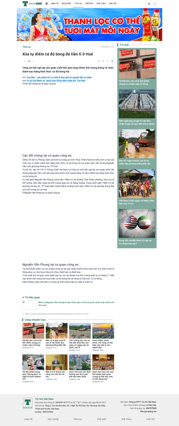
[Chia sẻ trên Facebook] (99, 61)
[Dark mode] (149, 4)
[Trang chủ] (47, 3)
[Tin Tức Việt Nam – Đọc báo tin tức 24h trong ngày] (32, 3)
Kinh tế (54, 3)
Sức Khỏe (66, 3)
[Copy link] (107, 61)
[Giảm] (24, 61)
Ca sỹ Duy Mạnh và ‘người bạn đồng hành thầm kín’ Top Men (55, 80)
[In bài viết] (112, 61)
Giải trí (112, 3)
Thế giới (89, 3)
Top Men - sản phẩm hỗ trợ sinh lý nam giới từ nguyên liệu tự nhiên (59, 77)
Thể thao (101, 3)
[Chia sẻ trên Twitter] (103, 61)
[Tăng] (34, 61)
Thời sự (78, 3)
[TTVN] (27, 403)
